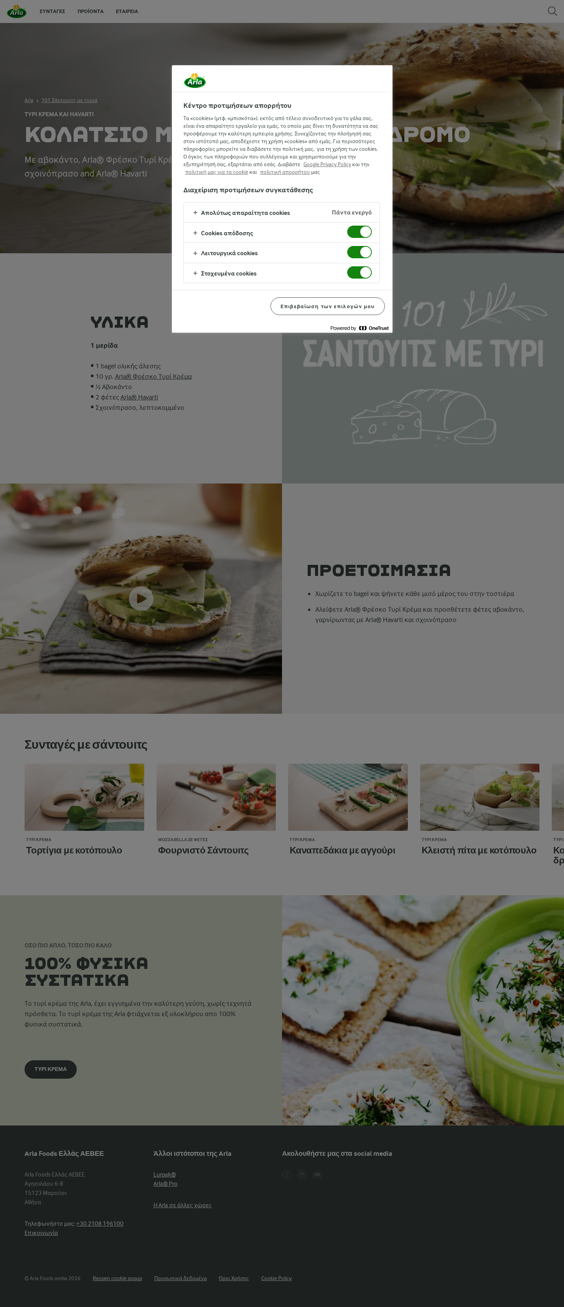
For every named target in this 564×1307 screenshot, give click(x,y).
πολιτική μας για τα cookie (216, 172)
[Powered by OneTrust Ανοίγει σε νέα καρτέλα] (359, 328)
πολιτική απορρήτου (285, 172)
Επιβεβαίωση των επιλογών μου (327, 306)
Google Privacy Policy (327, 164)
